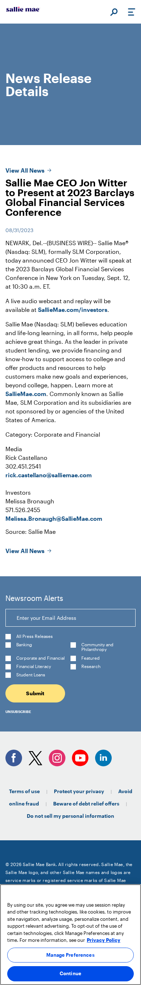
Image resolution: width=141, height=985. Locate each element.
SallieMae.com (25, 393)
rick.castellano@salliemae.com (48, 474)
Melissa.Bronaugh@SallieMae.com (53, 518)
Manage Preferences (70, 955)
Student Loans (30, 674)
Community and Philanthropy (97, 647)
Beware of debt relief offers (86, 803)
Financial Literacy (33, 666)
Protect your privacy (79, 791)
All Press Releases (34, 636)
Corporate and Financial (40, 658)
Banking (24, 644)
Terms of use (24, 791)
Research (91, 666)
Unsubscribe (18, 711)
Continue (70, 973)
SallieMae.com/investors (72, 309)
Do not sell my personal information (70, 816)
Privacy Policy (103, 940)
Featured (90, 658)
